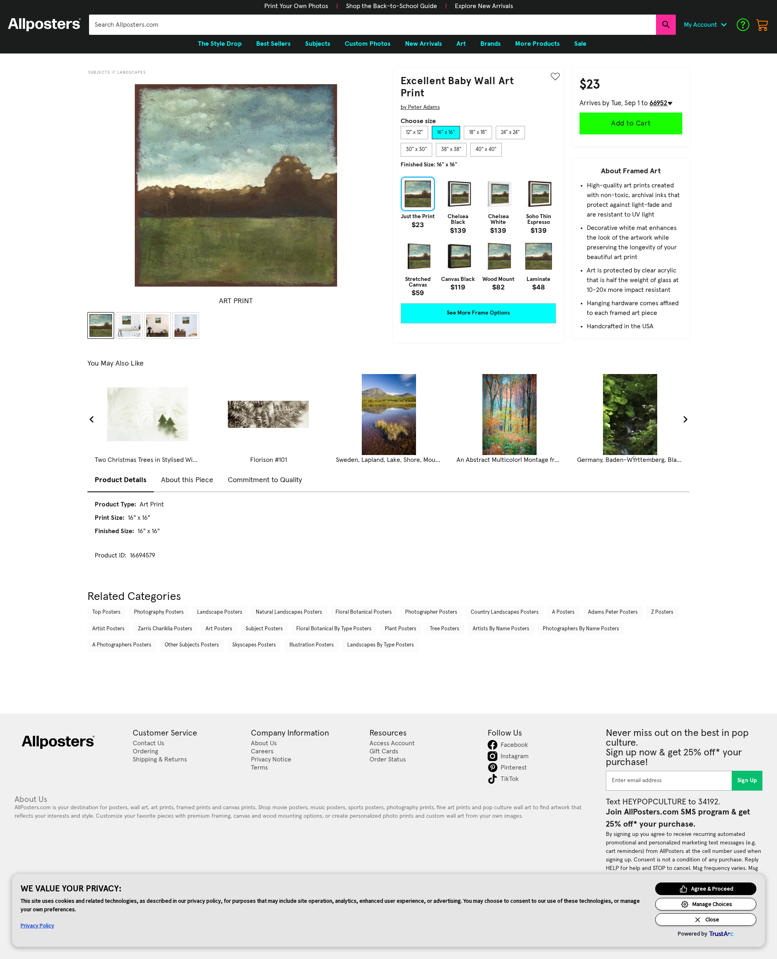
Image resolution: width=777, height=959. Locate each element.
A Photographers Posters (121, 645)
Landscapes (131, 72)
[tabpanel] (478, 236)
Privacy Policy (37, 925)
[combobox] (372, 25)
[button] (296, 6)
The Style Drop (220, 43)
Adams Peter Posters (613, 612)
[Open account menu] (723, 25)
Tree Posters (444, 629)
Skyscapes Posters (254, 645)
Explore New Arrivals (484, 6)
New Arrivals (423, 43)
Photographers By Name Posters (581, 629)
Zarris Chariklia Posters (165, 629)
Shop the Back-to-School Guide (391, 6)
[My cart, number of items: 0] (762, 24)
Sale (580, 43)
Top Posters (106, 612)
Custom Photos (368, 43)
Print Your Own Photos (296, 6)
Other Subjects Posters (192, 645)
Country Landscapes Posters (505, 612)
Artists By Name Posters (501, 629)
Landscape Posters (219, 612)
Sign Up (747, 780)
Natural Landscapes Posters (289, 612)
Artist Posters (108, 629)
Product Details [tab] (120, 480)
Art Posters (219, 629)
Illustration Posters (311, 645)
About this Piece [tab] (187, 480)
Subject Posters (264, 629)
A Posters (563, 612)
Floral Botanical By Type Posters (334, 629)
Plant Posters (400, 629)
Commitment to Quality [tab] (265, 480)
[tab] (414, 133)
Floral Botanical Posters (363, 612)
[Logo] (44, 25)
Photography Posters (159, 612)
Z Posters (662, 612)
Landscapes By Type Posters (380, 645)
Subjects (99, 72)
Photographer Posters (431, 612)
